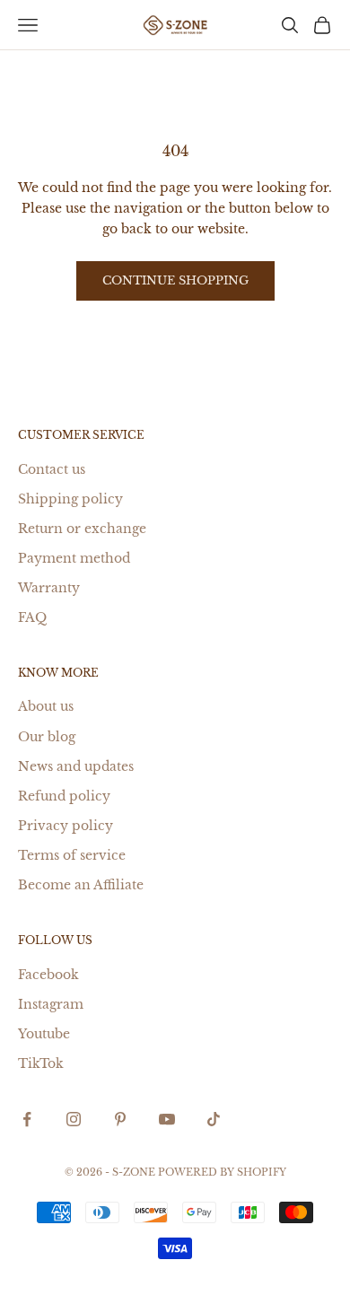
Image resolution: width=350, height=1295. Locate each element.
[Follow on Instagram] (74, 1119)
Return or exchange (82, 529)
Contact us (51, 469)
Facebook (48, 975)
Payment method (74, 558)
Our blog (46, 737)
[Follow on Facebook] (27, 1119)
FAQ (32, 617)
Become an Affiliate (81, 885)
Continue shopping (175, 280)
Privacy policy (65, 826)
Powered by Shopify (222, 1172)
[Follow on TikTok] (214, 1119)
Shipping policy (70, 499)
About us (46, 706)
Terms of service (72, 855)
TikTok (41, 1063)
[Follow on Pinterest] (120, 1119)
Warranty (49, 588)
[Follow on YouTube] (167, 1119)
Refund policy (64, 796)
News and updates (76, 766)
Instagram (50, 1004)
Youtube (44, 1034)
